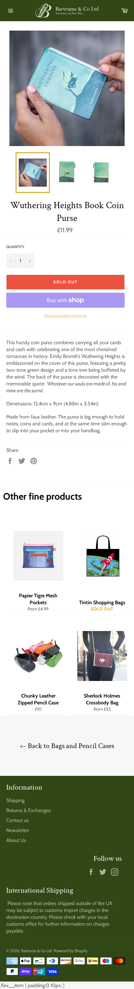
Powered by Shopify (70, 950)
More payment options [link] (65, 315)
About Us (16, 840)
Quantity (15, 246)
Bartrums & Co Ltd (36, 950)
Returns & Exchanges (28, 810)
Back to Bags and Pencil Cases (70, 746)
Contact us (17, 820)
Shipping (15, 800)
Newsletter (17, 830)
